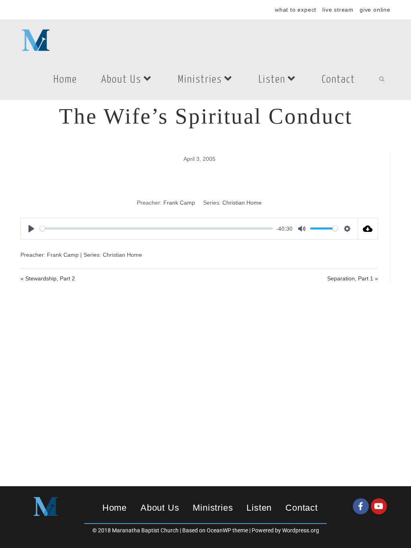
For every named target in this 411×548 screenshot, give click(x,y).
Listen (259, 508)
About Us (159, 508)
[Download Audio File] (368, 228)
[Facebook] (361, 506)
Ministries (213, 508)
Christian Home (242, 202)
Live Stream (338, 9)
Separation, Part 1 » (352, 278)
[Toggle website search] (382, 80)
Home (114, 508)
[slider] (156, 228)
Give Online (375, 9)
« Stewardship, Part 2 (47, 278)
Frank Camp (179, 202)
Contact (301, 508)
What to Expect (295, 9)
